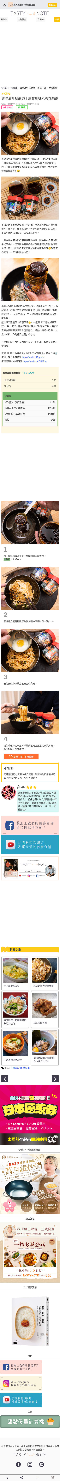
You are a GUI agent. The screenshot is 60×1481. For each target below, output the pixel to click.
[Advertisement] (30, 55)
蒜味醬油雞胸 (40, 1023)
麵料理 (26, 1068)
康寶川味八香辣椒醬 (23, 757)
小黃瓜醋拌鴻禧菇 (13, 1060)
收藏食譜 (8, 107)
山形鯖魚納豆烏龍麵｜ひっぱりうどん (44, 1059)
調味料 (7, 559)
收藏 (57, 19)
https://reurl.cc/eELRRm (34, 361)
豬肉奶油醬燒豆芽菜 (43, 986)
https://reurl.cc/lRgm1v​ (33, 357)
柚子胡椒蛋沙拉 (11, 986)
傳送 (22, 107)
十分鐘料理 (16, 1068)
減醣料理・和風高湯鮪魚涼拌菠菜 (15, 1022)
